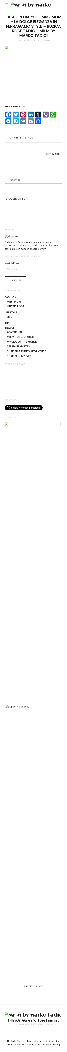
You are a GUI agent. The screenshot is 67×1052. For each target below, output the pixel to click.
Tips (7, 323)
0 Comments (44, 40)
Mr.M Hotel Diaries (20, 337)
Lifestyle (11, 312)
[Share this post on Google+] (49, 138)
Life (9, 317)
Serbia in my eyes (18, 346)
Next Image (52, 154)
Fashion (10, 297)
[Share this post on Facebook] (39, 138)
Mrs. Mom (14, 302)
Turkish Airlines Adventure (26, 351)
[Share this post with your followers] (44, 138)
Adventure (14, 332)
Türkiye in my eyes (19, 356)
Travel (9, 328)
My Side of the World (22, 342)
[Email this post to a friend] (54, 138)
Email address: (12, 263)
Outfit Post (15, 306)
